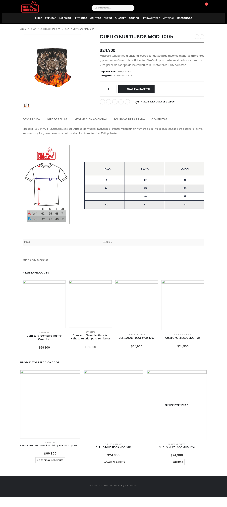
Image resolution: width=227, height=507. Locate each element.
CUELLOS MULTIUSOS (122, 75)
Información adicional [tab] (90, 119)
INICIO (38, 18)
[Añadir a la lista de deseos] (60, 285)
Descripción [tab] (31, 119)
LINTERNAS (80, 18)
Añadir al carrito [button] (114, 462)
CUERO (108, 18)
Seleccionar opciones (46, 324)
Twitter (108, 101)
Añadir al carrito (138, 89)
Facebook (102, 101)
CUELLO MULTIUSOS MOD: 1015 (182, 338)
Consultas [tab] (159, 119)
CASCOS (134, 18)
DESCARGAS (184, 18)
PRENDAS (50, 18)
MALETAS (95, 18)
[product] (50, 404)
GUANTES (120, 18)
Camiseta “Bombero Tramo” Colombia (44, 337)
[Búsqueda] (129, 8)
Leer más (178, 462)
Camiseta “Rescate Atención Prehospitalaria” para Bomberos (90, 336)
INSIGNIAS (65, 18)
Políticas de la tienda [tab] (129, 119)
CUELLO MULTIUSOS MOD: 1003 (136, 338)
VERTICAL (168, 18)
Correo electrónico (127, 101)
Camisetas (44, 332)
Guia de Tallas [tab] (57, 119)
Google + (121, 101)
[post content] (44, 304)
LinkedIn (114, 101)
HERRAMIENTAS (151, 18)
